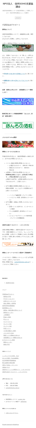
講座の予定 (6, 344)
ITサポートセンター (9, 299)
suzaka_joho (21, 399)
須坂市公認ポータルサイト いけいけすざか (14, 372)
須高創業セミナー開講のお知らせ (12, 337)
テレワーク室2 (7, 326)
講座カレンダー (7, 342)
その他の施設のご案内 (9, 331)
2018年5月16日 (10, 283)
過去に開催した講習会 (9, 303)
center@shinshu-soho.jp (21, 262)
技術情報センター (7, 308)
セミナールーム (7, 321)
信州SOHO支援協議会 (8, 305)
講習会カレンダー (8, 312)
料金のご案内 (7, 317)
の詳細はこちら (14, 73)
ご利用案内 (6, 315)
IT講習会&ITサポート (8, 294)
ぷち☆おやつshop (8, 333)
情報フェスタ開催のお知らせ (11, 335)
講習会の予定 (7, 296)
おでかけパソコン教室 (8, 340)
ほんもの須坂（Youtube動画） (10, 358)
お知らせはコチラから (12, 413)
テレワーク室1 (7, 324)
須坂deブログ (6, 367)
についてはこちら (16, 80)
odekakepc (24, 401)
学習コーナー (7, 328)
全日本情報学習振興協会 (9, 360)
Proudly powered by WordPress (10, 424)
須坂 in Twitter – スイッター (10, 365)
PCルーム (6, 319)
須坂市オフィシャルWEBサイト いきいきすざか (16, 369)
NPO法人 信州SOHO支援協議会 (18, 5)
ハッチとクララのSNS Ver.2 (10, 356)
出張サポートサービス (9, 301)
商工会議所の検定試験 (8, 362)
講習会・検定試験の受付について (12, 310)
